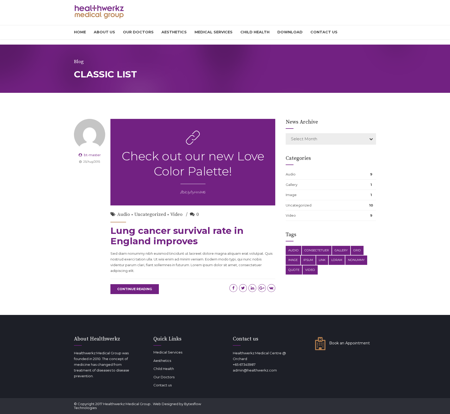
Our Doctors (163, 377)
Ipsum (308, 260)
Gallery (291, 184)
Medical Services (214, 32)
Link (322, 260)
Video (176, 214)
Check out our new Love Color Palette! (193, 164)
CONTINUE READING (134, 289)
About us (104, 32)
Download (290, 32)
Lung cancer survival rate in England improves (176, 236)
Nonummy (356, 260)
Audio (123, 214)
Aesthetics (174, 32)
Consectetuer (316, 250)
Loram (336, 260)
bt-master (92, 155)
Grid (357, 250)
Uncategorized (150, 214)
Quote (293, 270)
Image (291, 195)
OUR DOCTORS (138, 32)
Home (80, 32)
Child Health (255, 32)
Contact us (324, 32)
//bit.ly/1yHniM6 (192, 192)
